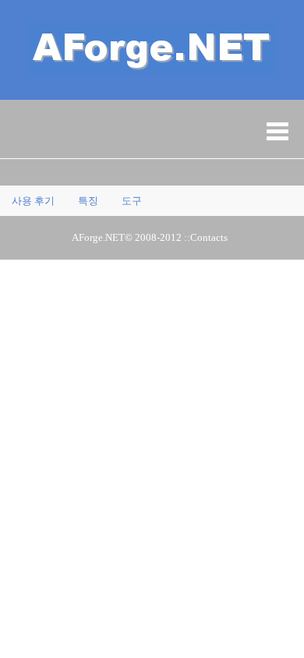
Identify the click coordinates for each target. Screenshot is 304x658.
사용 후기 (33, 201)
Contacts (209, 237)
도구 (132, 201)
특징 (88, 201)
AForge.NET (98, 237)
